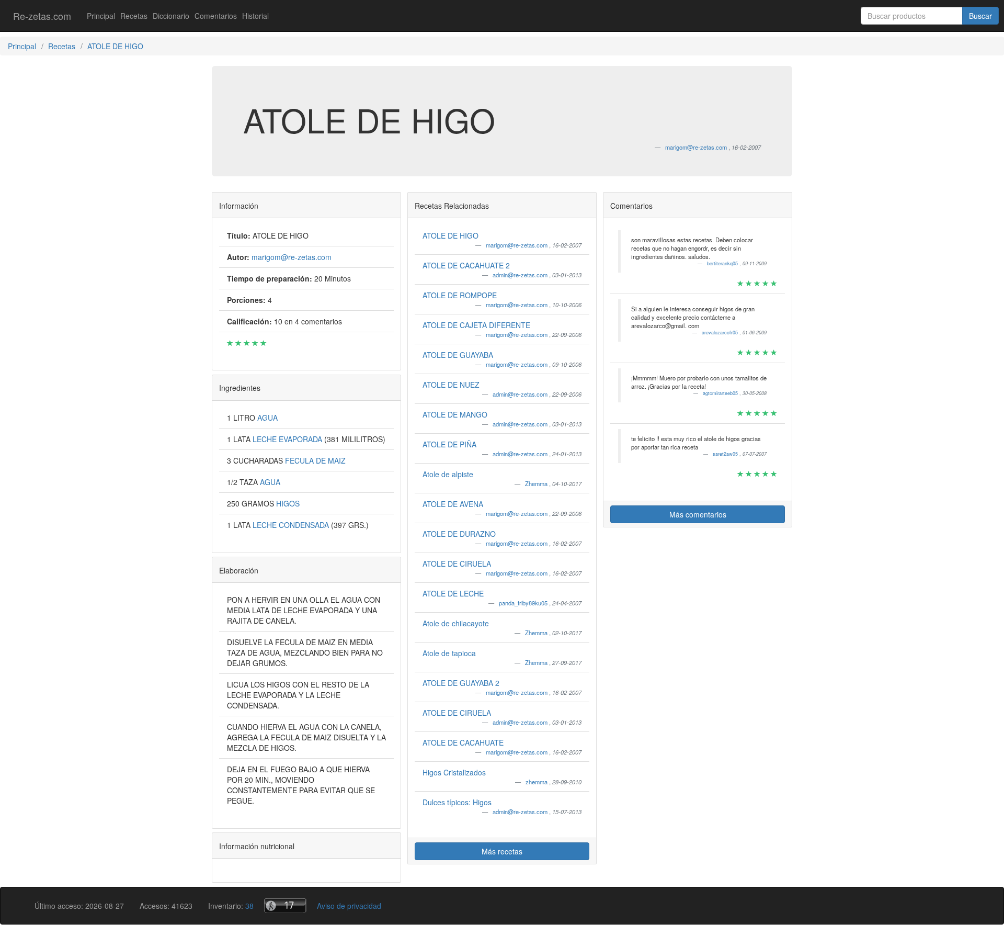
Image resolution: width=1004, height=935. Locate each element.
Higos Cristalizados (454, 772)
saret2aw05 (726, 453)
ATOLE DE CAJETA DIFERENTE (476, 325)
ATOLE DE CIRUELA (457, 563)
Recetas (133, 15)
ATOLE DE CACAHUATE (463, 742)
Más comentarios (697, 514)
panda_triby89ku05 (524, 603)
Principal (101, 15)
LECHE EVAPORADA (288, 439)
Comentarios (216, 15)
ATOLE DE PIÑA (449, 444)
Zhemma (537, 483)
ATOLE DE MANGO (455, 414)
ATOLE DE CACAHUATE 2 (466, 265)
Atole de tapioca (449, 653)
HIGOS (288, 503)
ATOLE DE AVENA (453, 504)
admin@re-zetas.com (521, 275)
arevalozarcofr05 (720, 332)
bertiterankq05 (723, 263)
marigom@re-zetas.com (517, 245)
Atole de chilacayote (456, 623)
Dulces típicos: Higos (457, 802)
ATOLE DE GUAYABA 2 (461, 683)
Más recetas (502, 851)
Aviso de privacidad (349, 905)
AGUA (267, 417)
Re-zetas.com (42, 15)
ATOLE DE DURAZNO (459, 533)
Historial (255, 15)
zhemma (537, 782)
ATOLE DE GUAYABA (458, 355)
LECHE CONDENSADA (292, 525)
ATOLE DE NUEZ (451, 384)
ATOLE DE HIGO (450, 235)
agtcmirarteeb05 (721, 393)
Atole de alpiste (448, 474)
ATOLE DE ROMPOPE (460, 295)
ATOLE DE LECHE (453, 593)
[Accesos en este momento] (285, 905)
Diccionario (171, 15)
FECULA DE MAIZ (315, 460)
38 (249, 905)
